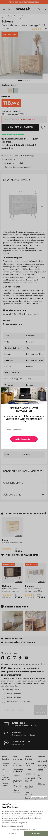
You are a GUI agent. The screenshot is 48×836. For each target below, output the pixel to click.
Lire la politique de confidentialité (12, 826)
